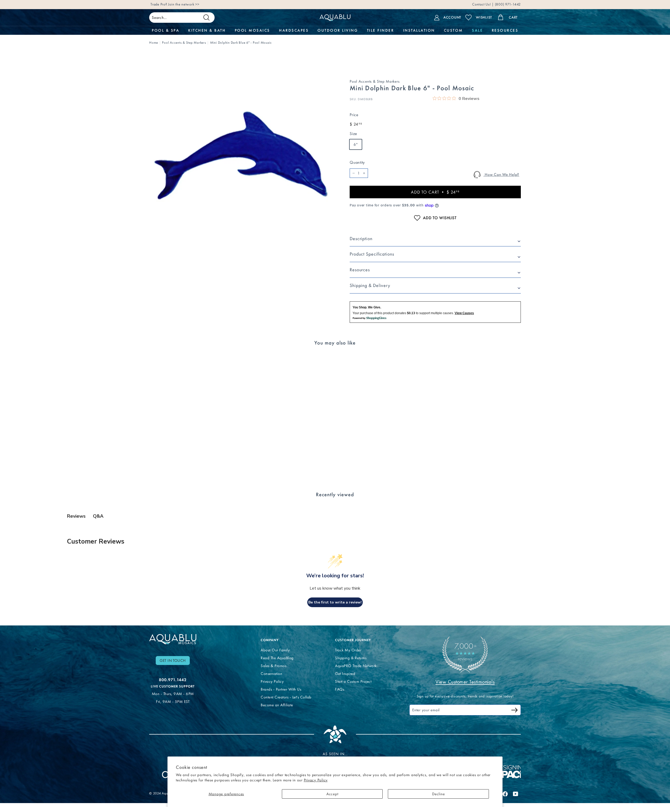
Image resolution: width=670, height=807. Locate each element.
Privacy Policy (316, 780)
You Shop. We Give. (367, 307)
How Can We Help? (501, 174)
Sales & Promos (273, 665)
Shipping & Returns (350, 658)
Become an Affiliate (277, 705)
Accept (332, 794)
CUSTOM (453, 30)
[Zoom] (240, 155)
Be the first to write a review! (335, 602)
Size (353, 133)
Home (153, 42)
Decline (438, 794)
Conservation (271, 673)
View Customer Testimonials (465, 682)
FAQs (339, 689)
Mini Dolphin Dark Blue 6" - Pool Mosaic (241, 42)
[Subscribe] (514, 710)
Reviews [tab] (76, 516)
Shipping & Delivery (370, 285)
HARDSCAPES (294, 30)
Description (361, 238)
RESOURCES (505, 30)
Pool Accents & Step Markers (184, 42)
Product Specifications (372, 254)
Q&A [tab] (98, 516)
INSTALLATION (419, 30)
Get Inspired (345, 673)
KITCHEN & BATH (207, 30)
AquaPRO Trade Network (356, 665)
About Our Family (275, 650)
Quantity (357, 162)
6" (356, 144)
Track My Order (348, 650)
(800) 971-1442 (507, 4)
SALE (477, 30)
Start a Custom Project (353, 681)
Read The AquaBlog (277, 658)
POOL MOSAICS (252, 30)
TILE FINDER (380, 30)
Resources (360, 270)
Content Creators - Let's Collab (286, 697)
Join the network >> (183, 4)
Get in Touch (173, 660)
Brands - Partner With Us (281, 689)
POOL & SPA (165, 30)
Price (354, 114)
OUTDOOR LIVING (337, 30)
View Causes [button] (464, 313)
